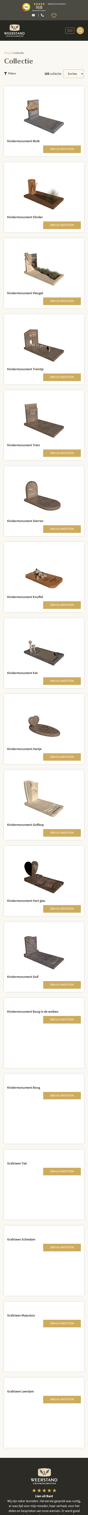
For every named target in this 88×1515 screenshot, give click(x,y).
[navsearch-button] (80, 30)
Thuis (7, 53)
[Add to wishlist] (75, 95)
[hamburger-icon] (69, 31)
